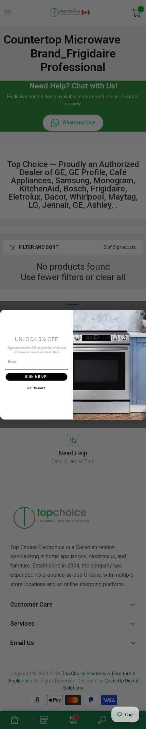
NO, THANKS (36, 388)
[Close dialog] (142, 313)
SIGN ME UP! (36, 376)
